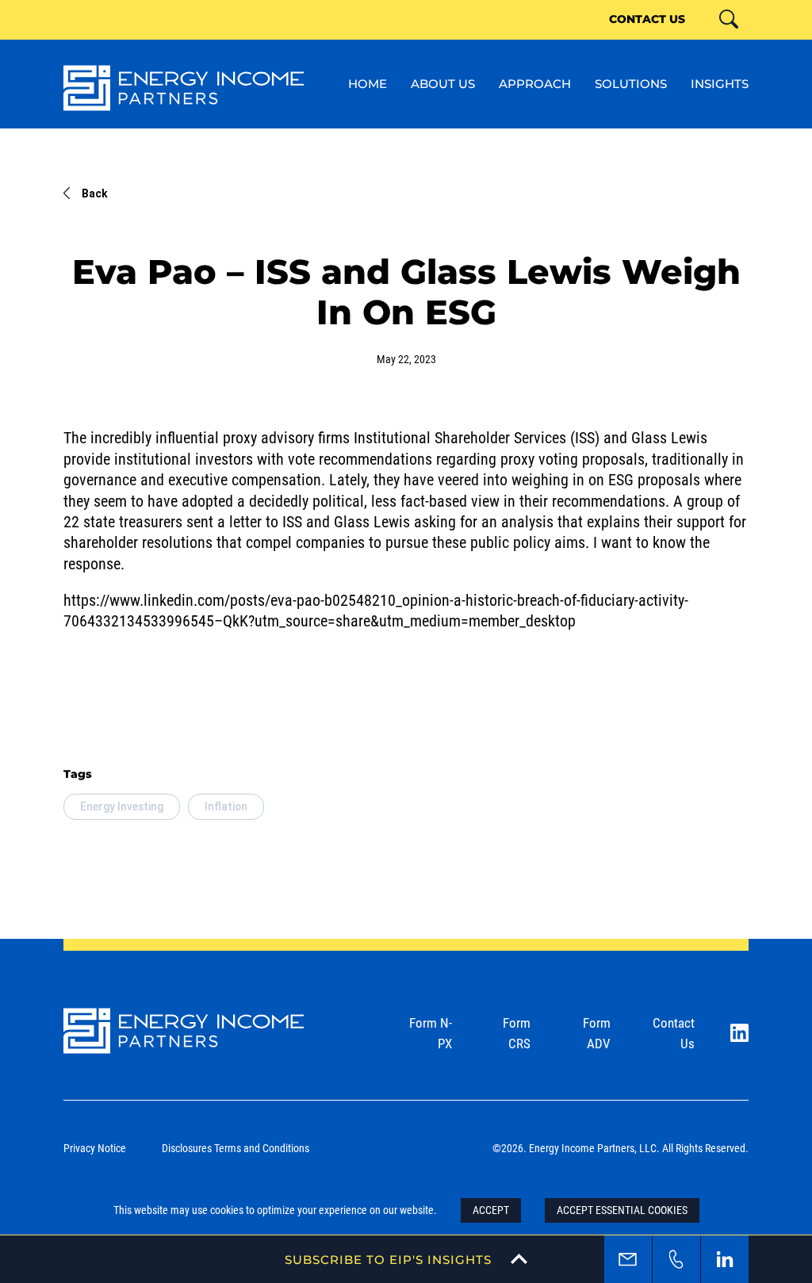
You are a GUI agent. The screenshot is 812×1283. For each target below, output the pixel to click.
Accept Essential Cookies (622, 1209)
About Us (443, 83)
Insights (720, 83)
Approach (535, 83)
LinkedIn (739, 1033)
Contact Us (647, 18)
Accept (491, 1209)
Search (746, 37)
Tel (676, 1259)
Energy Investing (121, 806)
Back (95, 193)
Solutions (631, 83)
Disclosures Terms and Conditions (235, 1147)
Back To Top (777, 1193)
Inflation (226, 806)
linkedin (725, 1259)
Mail (628, 1259)
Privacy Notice (94, 1147)
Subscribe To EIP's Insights (388, 1259)
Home (367, 83)
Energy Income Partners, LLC (183, 88)
